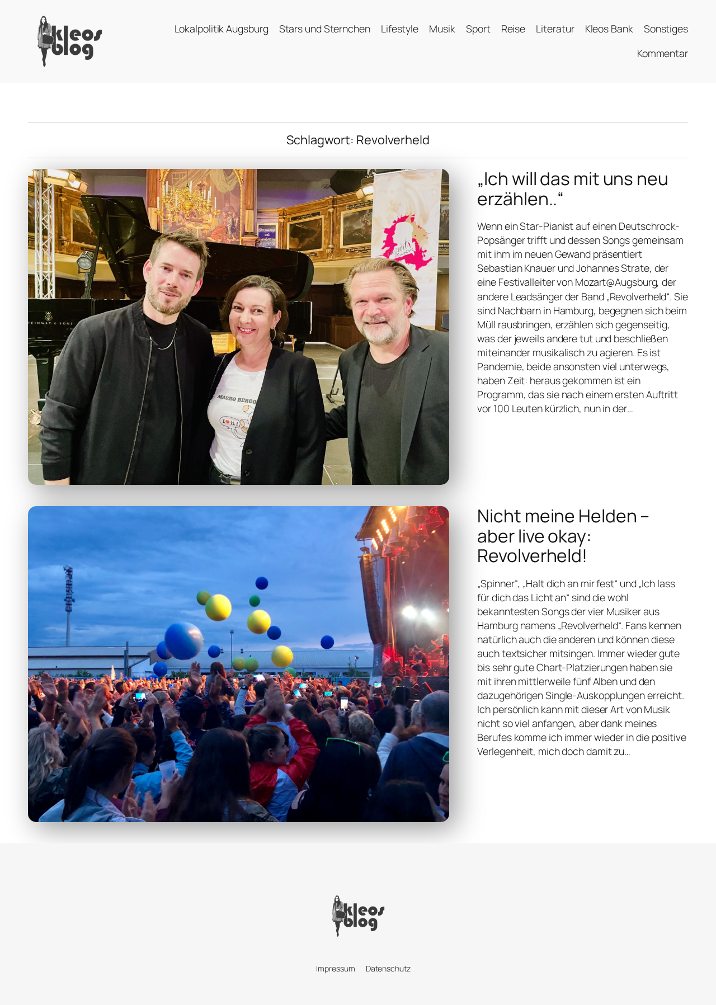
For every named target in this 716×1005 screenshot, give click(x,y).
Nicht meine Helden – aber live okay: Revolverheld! (563, 536)
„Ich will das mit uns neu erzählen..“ (572, 189)
